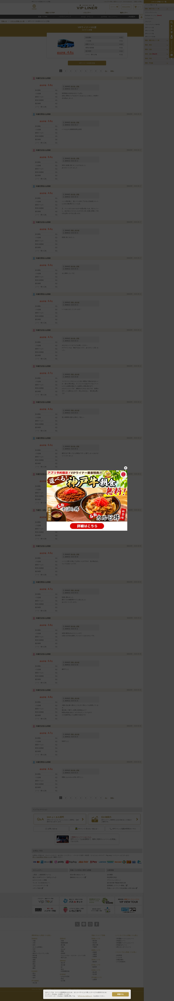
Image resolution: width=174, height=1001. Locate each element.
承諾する (120, 994)
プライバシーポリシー (85, 996)
